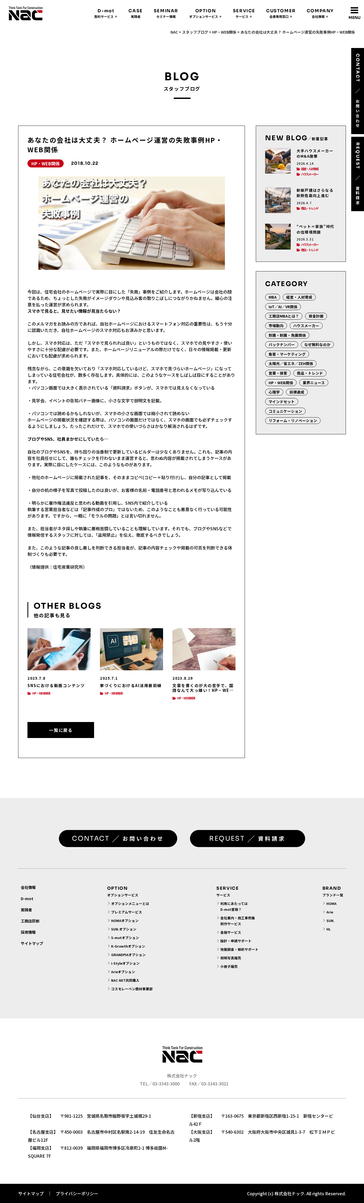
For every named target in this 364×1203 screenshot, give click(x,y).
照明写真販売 (230, 957)
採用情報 (28, 932)
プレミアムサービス (126, 912)
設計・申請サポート (236, 940)
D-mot (27, 898)
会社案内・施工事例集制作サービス (237, 920)
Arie (329, 912)
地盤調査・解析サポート (239, 949)
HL (328, 929)
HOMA (331, 903)
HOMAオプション (125, 920)
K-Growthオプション (128, 946)
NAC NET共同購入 (125, 980)
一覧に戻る (60, 730)
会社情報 (28, 887)
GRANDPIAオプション (128, 954)
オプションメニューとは (130, 903)
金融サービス (230, 932)
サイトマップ (32, 943)
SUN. (330, 920)
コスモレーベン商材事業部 (132, 988)
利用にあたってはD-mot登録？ (234, 906)
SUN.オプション (123, 929)
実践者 (26, 909)
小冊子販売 (229, 966)
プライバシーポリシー (77, 1193)
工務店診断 (30, 921)
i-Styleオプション (125, 963)
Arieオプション (123, 971)
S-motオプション (125, 937)
